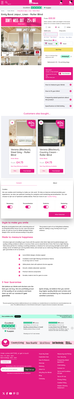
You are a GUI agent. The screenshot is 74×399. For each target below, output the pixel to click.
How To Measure (44, 360)
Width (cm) (47, 31)
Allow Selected (59, 214)
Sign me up (30, 369)
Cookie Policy (51, 196)
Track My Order (44, 354)
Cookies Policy (62, 382)
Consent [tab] (19, 183)
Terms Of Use (61, 376)
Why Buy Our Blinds (45, 372)
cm (59, 27)
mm (49, 27)
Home (3, 10)
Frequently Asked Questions (63, 361)
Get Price (58, 49)
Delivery (41, 366)
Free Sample (66, 73)
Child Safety (61, 365)
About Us (42, 369)
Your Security (61, 357)
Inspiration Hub (44, 357)
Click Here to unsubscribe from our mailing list (19, 373)
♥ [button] (12, 122)
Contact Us (6, 362)
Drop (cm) (62, 31)
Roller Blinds (11, 10)
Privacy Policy (61, 379)
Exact (64, 44)
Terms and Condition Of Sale (63, 372)
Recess (50, 44)
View (15, 171)
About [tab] (55, 183)
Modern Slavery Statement (62, 387)
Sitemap (41, 363)
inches (68, 27)
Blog (40, 375)
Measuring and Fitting (64, 354)
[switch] (28, 207)
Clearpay (42, 378)
